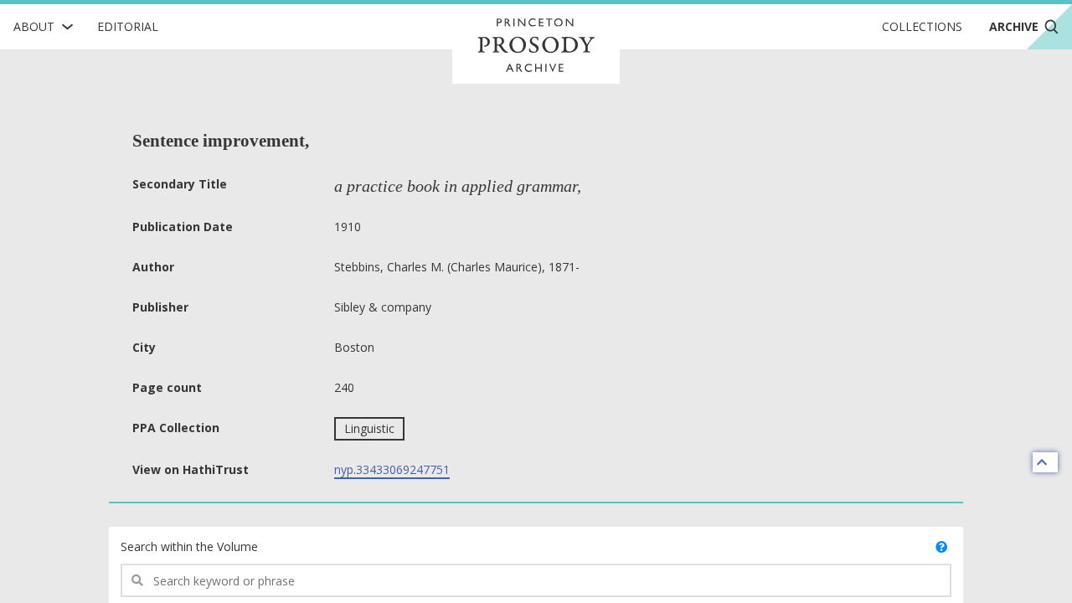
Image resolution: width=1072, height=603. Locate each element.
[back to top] (1045, 462)
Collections (922, 26)
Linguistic (369, 428)
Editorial (127, 26)
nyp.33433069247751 (392, 469)
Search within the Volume (189, 546)
